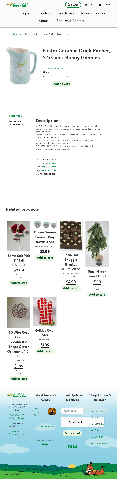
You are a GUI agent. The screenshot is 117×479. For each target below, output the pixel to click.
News (48, 441)
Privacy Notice (54, 469)
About (43, 21)
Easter (43, 166)
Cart (97, 430)
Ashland (20, 361)
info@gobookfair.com (17, 418)
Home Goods (17, 34)
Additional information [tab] (16, 123)
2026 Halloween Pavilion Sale (39, 412)
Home (8, 34)
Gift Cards (100, 424)
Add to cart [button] (19, 283)
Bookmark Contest (70, 21)
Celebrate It (20, 265)
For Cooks (51, 166)
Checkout (99, 436)
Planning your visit (17, 434)
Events (45, 443)
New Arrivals (101, 411)
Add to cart (62, 84)
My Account (101, 443)
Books (98, 417)
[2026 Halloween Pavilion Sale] (52, 411)
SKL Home (46, 339)
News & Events (92, 13)
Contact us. (66, 77)
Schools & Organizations (54, 13)
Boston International (55, 68)
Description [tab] (15, 116)
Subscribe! (72, 433)
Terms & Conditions (14, 469)
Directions (16, 431)
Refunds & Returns (35, 469)
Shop (23, 13)
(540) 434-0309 (17, 415)
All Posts (40, 441)
